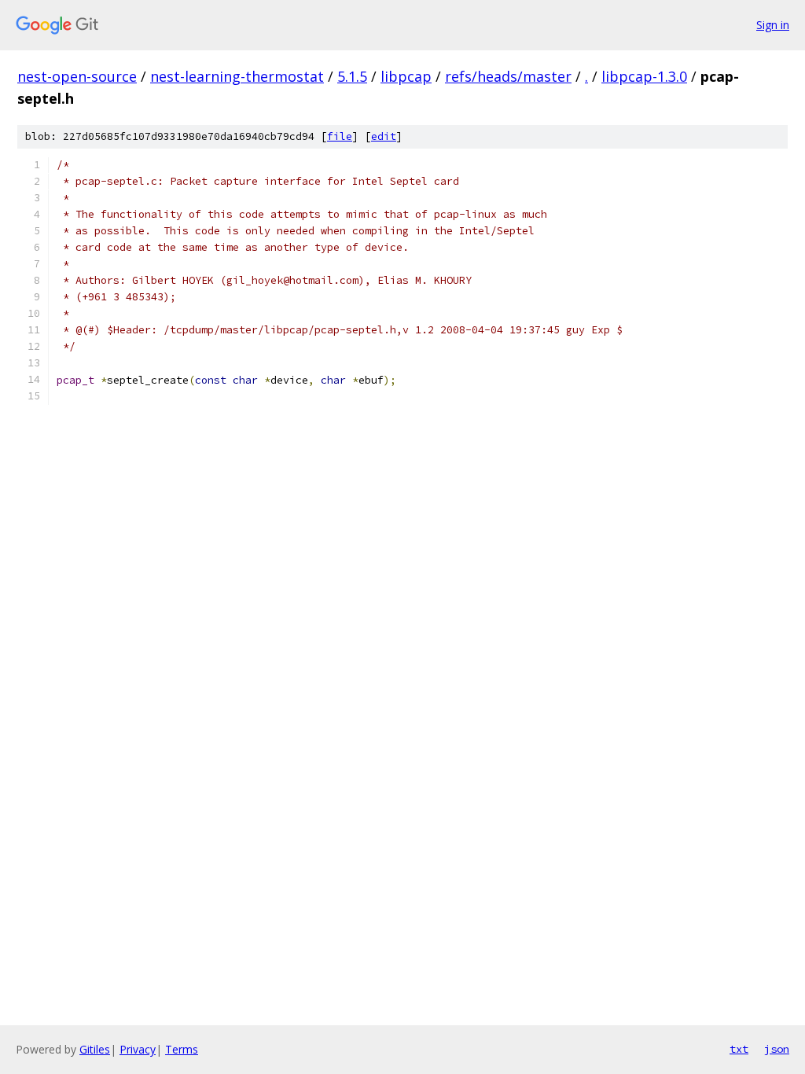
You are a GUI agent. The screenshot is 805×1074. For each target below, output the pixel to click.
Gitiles (94, 1049)
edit (383, 136)
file (339, 136)
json (776, 1049)
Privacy (137, 1049)
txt (739, 1049)
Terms (181, 1049)
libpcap (406, 76)
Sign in (772, 24)
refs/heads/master (508, 76)
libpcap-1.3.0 (644, 76)
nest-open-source (77, 76)
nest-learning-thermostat (237, 76)
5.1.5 (352, 76)
